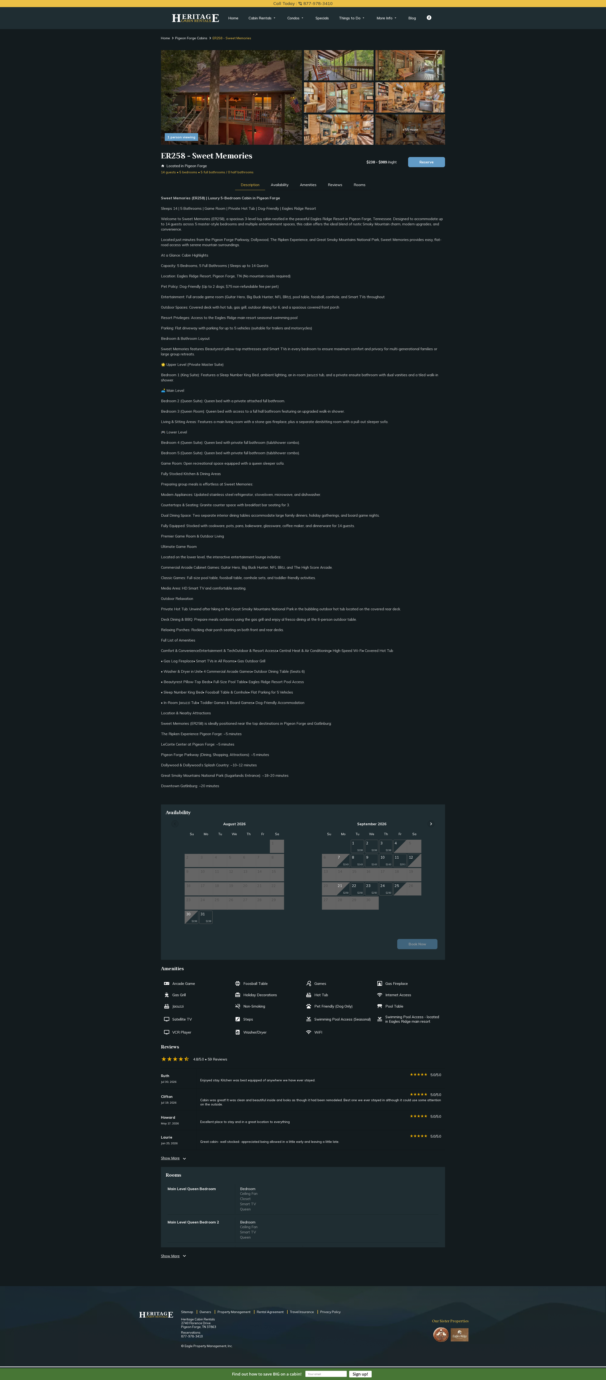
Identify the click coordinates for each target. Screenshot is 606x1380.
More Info (384, 18)
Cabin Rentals (260, 18)
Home (233, 18)
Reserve (426, 162)
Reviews (335, 185)
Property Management (234, 1312)
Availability (280, 185)
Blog (412, 18)
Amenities (308, 185)
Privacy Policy (330, 1312)
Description (250, 185)
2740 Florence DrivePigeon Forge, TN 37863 (198, 1325)
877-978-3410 (192, 1336)
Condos (293, 18)
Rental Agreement (270, 1312)
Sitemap (187, 1312)
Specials (322, 18)
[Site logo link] (195, 18)
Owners (205, 1312)
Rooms (359, 185)
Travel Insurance (302, 1312)
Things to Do (350, 18)
